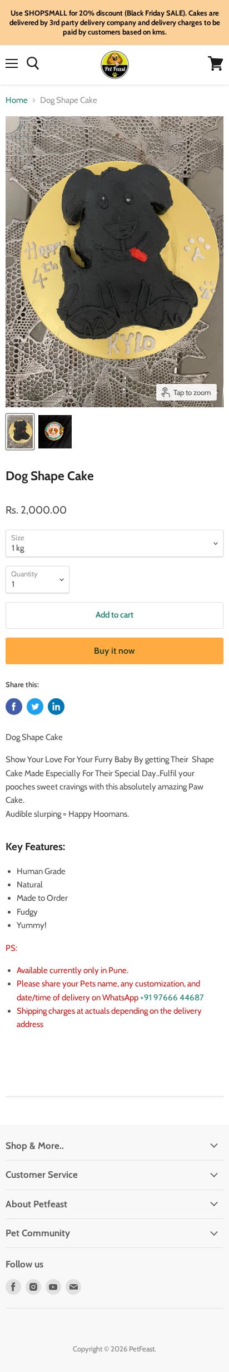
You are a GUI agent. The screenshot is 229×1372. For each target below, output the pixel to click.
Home (17, 100)
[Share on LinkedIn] (56, 706)
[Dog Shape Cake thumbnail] (20, 432)
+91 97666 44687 (172, 998)
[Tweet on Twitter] (35, 706)
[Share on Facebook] (14, 706)
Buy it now (114, 650)
